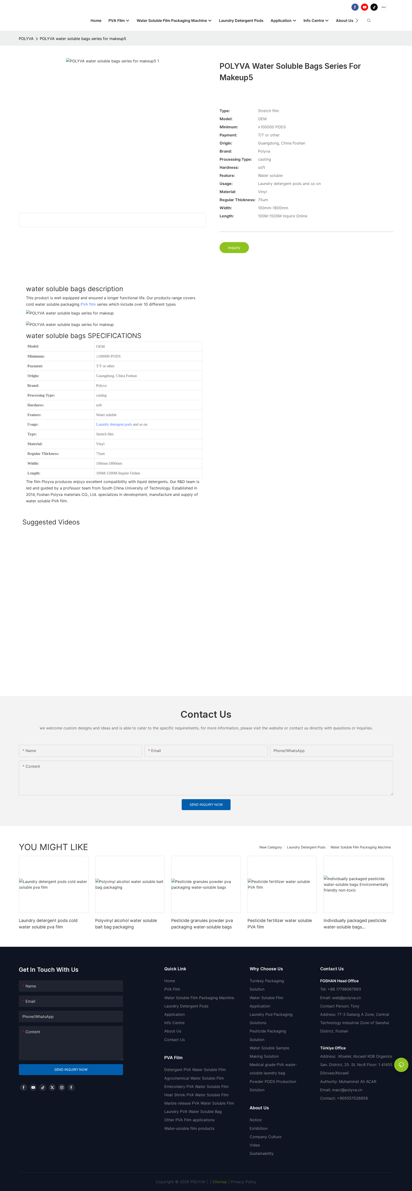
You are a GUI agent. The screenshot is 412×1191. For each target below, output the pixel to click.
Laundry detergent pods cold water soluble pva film (48, 923)
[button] (356, 20)
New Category (270, 847)
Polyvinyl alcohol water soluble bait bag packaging (126, 923)
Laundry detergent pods (114, 424)
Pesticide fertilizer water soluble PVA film (279, 923)
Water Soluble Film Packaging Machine (360, 847)
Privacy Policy (243, 1181)
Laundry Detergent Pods (306, 847)
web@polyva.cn (346, 997)
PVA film (88, 304)
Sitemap (219, 1181)
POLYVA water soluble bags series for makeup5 (83, 38)
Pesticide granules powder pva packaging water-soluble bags (202, 923)
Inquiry (234, 247)
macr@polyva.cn (347, 1089)
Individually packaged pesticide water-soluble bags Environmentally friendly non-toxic (355, 924)
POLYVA (26, 38)
